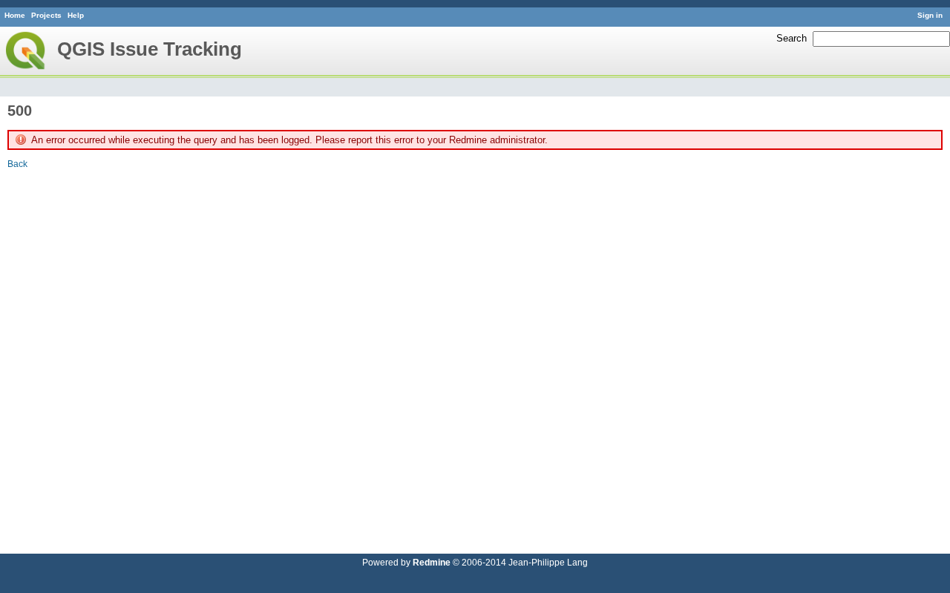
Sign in (930, 15)
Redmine (432, 562)
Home (14, 15)
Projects (46, 15)
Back (17, 163)
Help (76, 15)
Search (791, 38)
